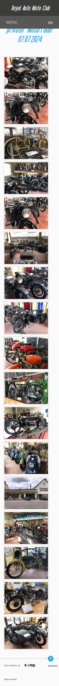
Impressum (52, 665)
